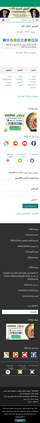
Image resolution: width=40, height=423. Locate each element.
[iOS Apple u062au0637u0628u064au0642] (4, 1)
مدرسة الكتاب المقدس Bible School (24, 240)
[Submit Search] (9, 20)
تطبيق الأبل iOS (33, 154)
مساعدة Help (33, 257)
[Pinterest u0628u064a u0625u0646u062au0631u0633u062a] (12, 1)
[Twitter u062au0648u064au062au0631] (24, 1)
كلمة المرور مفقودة (23, 213)
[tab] (20, 45)
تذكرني (33, 199)
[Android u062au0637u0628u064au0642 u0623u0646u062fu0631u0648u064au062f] (8, 1)
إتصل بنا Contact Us (30, 296)
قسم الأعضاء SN (32, 251)
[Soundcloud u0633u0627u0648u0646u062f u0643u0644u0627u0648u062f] (28, 1)
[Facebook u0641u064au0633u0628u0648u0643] (36, 1)
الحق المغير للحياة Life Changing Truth (23, 10)
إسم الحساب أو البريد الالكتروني (26, 178)
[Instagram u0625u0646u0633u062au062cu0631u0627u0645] (20, 1)
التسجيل (35, 213)
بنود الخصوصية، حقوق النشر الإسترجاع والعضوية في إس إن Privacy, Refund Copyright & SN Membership (20, 275)
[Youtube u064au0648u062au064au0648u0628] (32, 1)
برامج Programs (31, 234)
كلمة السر (34, 189)
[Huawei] (36, 5)
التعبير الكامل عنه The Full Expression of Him (32, 82)
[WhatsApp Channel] (16, 1)
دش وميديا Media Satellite (28, 246)
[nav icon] (36, 20)
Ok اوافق (20, 420)
